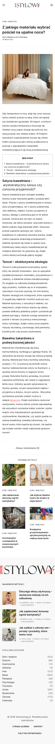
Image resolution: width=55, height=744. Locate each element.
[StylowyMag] (27, 5)
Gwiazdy (6, 668)
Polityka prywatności (29, 733)
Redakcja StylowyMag (17, 37)
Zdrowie (6, 697)
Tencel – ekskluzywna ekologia (20, 170)
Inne (4, 671)
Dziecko (6, 660)
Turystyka (7, 686)
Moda (5, 675)
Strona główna (21, 726)
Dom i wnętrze (9, 21)
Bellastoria (15, 400)
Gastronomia (8, 664)
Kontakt (38, 726)
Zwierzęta (7, 700)
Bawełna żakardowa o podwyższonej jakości (27, 173)
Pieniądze (7, 679)
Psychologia (8, 682)
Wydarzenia (8, 693)
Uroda (5, 689)
